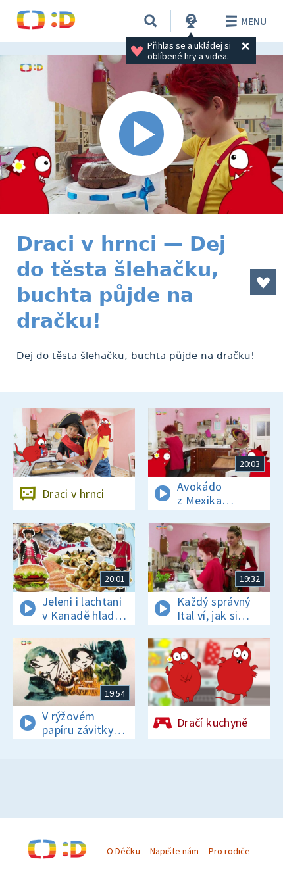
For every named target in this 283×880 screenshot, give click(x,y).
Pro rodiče (229, 851)
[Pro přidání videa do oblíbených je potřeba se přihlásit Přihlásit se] (263, 282)
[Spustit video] (141, 134)
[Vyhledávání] (150, 21)
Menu (254, 21)
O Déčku (123, 851)
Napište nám (174, 851)
